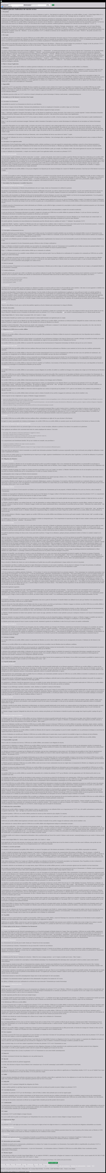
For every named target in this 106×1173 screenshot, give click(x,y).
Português (18, 1164)
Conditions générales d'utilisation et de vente (12, 1166)
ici (63, 312)
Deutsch (13, 1164)
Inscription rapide (53, 1162)
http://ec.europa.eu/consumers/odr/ (10, 1138)
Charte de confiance (40, 1166)
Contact (89, 1166)
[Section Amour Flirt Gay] (49, 5)
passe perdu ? (15, 6)
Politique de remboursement (78, 1166)
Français (3, 1164)
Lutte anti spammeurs (64, 1166)
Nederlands (30, 1164)
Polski (40, 1164)
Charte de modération (52, 1166)
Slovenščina (46, 1164)
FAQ (93, 1166)
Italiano (8, 1164)
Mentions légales (29, 1166)
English (36, 1164)
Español (24, 1164)
